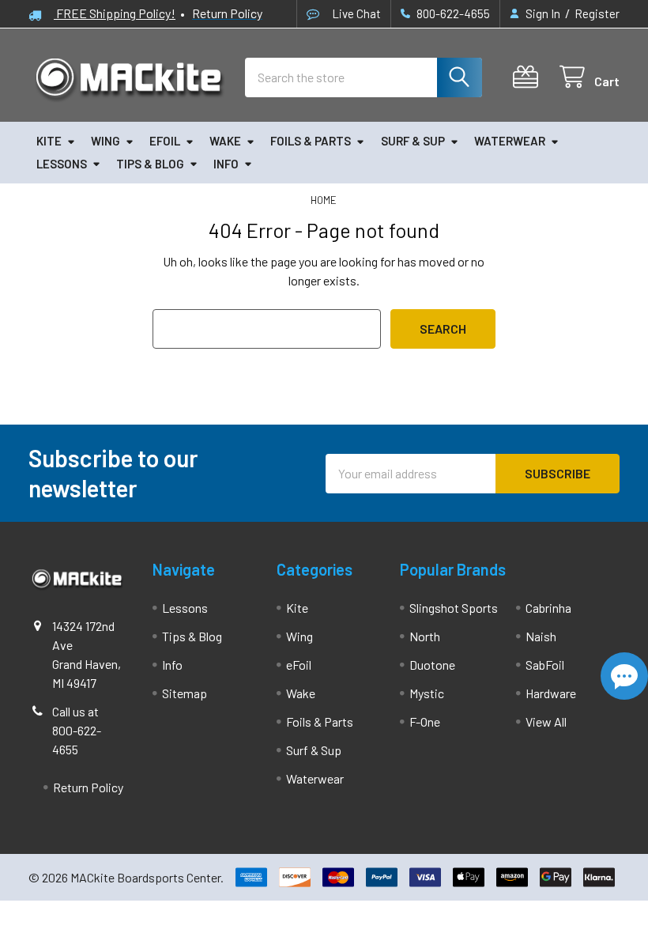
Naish (541, 636)
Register (597, 13)
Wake (225, 141)
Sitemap (184, 693)
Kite (49, 141)
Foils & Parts (310, 141)
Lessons (61, 164)
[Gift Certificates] (529, 77)
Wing (105, 141)
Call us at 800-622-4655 (76, 730)
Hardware (551, 693)
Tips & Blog (150, 164)
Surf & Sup (413, 141)
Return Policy (88, 787)
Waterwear (509, 141)
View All (546, 721)
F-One (424, 721)
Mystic (426, 693)
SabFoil (545, 664)
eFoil (164, 141)
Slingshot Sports (453, 607)
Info (226, 164)
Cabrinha (548, 607)
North (424, 636)
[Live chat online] (624, 676)
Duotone (432, 664)
